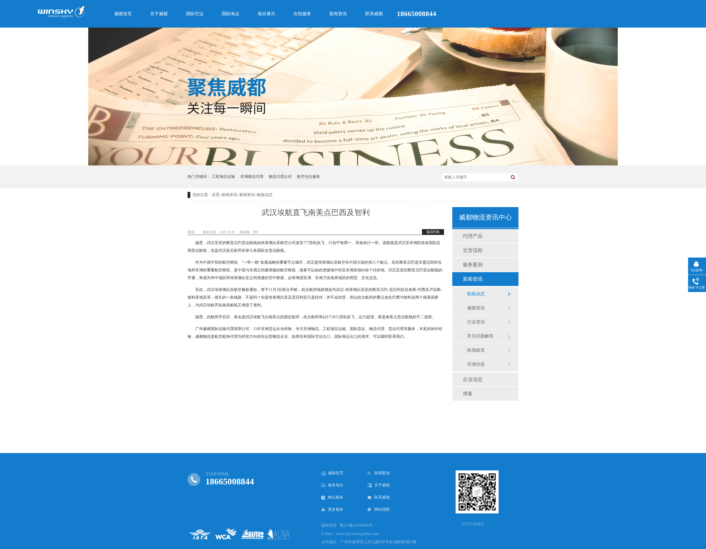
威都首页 (335, 473)
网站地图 (382, 509)
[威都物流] (61, 16)
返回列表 (433, 232)
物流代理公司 (280, 177)
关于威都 (382, 485)
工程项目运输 (223, 177)
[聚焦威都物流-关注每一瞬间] (353, 164)
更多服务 (335, 509)
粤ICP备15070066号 (356, 525)
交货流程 (473, 250)
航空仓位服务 (308, 177)
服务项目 (335, 485)
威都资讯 (476, 308)
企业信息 (473, 379)
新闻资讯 (229, 195)
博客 (468, 394)
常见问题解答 (480, 336)
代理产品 (473, 236)
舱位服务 (335, 497)
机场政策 (476, 350)
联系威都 (382, 497)
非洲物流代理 (251, 177)
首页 (216, 195)
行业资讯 (476, 322)
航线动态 (264, 195)
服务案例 (473, 264)
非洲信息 (476, 364)
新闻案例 (382, 473)
